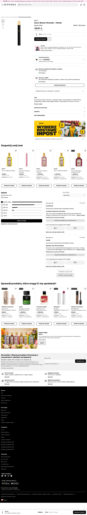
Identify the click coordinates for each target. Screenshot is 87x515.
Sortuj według (66, 192)
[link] (21, 220)
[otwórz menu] (2, 5)
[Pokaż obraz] (3, 21)
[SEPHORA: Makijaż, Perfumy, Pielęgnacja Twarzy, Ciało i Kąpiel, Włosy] (10, 4)
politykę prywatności (24, 365)
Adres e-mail (47, 358)
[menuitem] (81, 4)
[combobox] (74, 195)
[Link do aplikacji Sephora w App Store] (15, 483)
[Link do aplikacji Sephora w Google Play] (6, 483)
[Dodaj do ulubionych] (16, 151)
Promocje (16, 488)
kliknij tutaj (15, 487)
